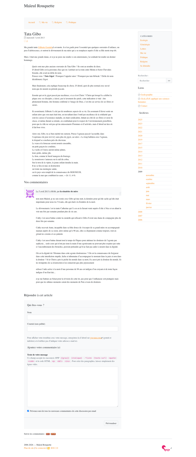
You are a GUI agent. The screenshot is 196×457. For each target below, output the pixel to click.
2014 (140, 151)
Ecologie (144, 40)
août (148, 187)
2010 (140, 167)
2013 (140, 155)
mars (148, 199)
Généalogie (145, 44)
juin (147, 191)
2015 (140, 147)
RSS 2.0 (54, 447)
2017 (140, 143)
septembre (150, 183)
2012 (140, 159)
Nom (29, 312)
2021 (140, 131)
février (148, 203)
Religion (58, 22)
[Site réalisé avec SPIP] (167, 448)
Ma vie (44, 22)
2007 (140, 215)
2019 (140, 139)
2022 (140, 127)
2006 (140, 219)
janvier (149, 207)
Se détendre (145, 65)
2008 (140, 211)
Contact (144, 105)
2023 (140, 123)
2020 (140, 135)
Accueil (31, 22)
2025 (140, 119)
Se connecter (40, 447)
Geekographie (147, 94)
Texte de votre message (37, 354)
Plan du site (29, 447)
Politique (72, 22)
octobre (149, 179)
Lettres (143, 48)
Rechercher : (143, 75)
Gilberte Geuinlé (45, 47)
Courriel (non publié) (36, 323)
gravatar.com (95, 337)
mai (147, 195)
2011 (140, 163)
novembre (150, 175)
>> (169, 80)
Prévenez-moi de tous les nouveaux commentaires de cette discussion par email (63, 410)
